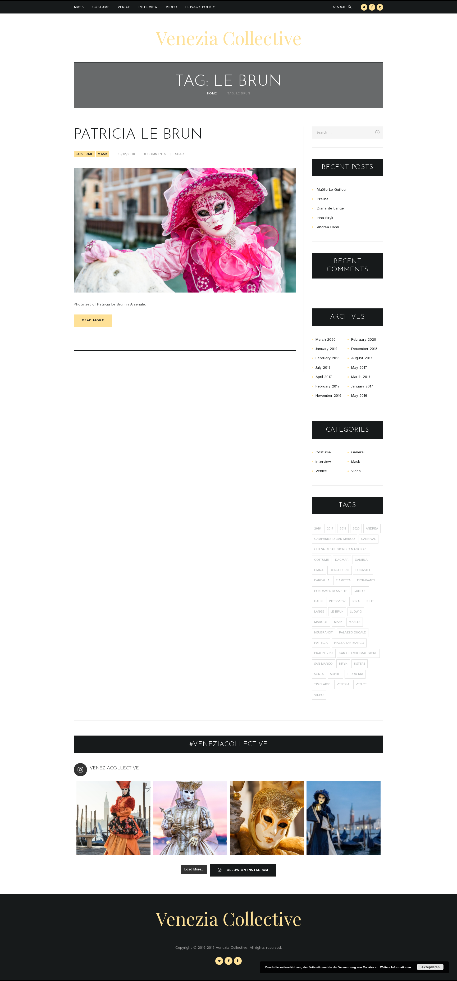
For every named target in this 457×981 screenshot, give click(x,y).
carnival (368, 539)
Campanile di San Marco (334, 539)
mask (338, 622)
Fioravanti (366, 580)
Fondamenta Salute (330, 591)
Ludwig (356, 611)
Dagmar (342, 560)
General (357, 452)
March (326, 339)
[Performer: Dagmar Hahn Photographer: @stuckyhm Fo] (344, 818)
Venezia (343, 684)
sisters (359, 663)
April (324, 377)
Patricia (321, 643)
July (323, 367)
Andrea (372, 528)
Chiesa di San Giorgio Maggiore (341, 549)
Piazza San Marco (349, 643)
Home (212, 94)
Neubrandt (323, 632)
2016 (317, 528)
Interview (148, 7)
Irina (356, 601)
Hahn (318, 601)
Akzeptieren (430, 967)
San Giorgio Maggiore (358, 653)
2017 (330, 528)
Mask (79, 7)
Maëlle (354, 622)
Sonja (319, 674)
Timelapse (322, 684)
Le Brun (337, 611)
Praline (322, 199)
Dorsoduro (339, 570)
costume (321, 560)
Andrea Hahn (328, 227)
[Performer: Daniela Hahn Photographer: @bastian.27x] (113, 818)
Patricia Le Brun (138, 135)
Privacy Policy (200, 7)
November (328, 395)
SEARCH (339, 7)
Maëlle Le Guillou (331, 189)
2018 (343, 528)
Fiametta (343, 580)
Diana (318, 570)
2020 (356, 528)
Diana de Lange (330, 208)
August (361, 358)
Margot (321, 622)
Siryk (343, 663)
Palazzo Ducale (352, 632)
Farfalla (322, 580)
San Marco (323, 663)
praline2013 (323, 653)
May (359, 367)
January (326, 349)
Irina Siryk (325, 218)
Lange (319, 611)
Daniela (361, 560)
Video (171, 7)
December (364, 349)
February (363, 339)
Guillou (360, 591)
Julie (370, 601)
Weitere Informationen (395, 967)
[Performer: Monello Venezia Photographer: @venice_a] (267, 818)
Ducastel (363, 570)
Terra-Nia (355, 674)
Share (180, 154)
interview (337, 601)
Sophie (335, 674)
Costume (100, 7)
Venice (124, 7)
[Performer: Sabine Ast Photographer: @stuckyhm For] (190, 818)
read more (93, 320)
